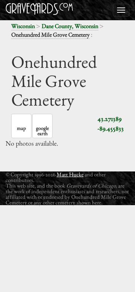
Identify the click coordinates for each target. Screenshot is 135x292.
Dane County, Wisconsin (70, 26)
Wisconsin (23, 26)
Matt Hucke (70, 174)
